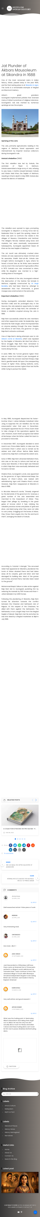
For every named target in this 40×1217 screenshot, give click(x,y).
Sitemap (19, 1207)
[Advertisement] (20, 41)
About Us (8, 1153)
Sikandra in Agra (32, 85)
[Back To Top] (35, 1212)
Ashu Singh (16, 954)
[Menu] (2, 8)
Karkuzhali (16, 988)
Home (7, 1149)
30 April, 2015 (16, 937)
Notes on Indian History (26, 1205)
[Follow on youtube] (19, 1212)
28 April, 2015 (16, 898)
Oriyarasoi (16, 935)
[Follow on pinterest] (21, 1212)
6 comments (8, 853)
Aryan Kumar (17, 1007)
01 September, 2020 (17, 1009)
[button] (10, 845)
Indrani (14, 915)
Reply (35, 902)
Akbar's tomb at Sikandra (11, 339)
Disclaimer (11, 1207)
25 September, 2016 (17, 956)
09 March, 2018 (16, 990)
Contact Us (9, 1156)
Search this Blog (11, 1159)
